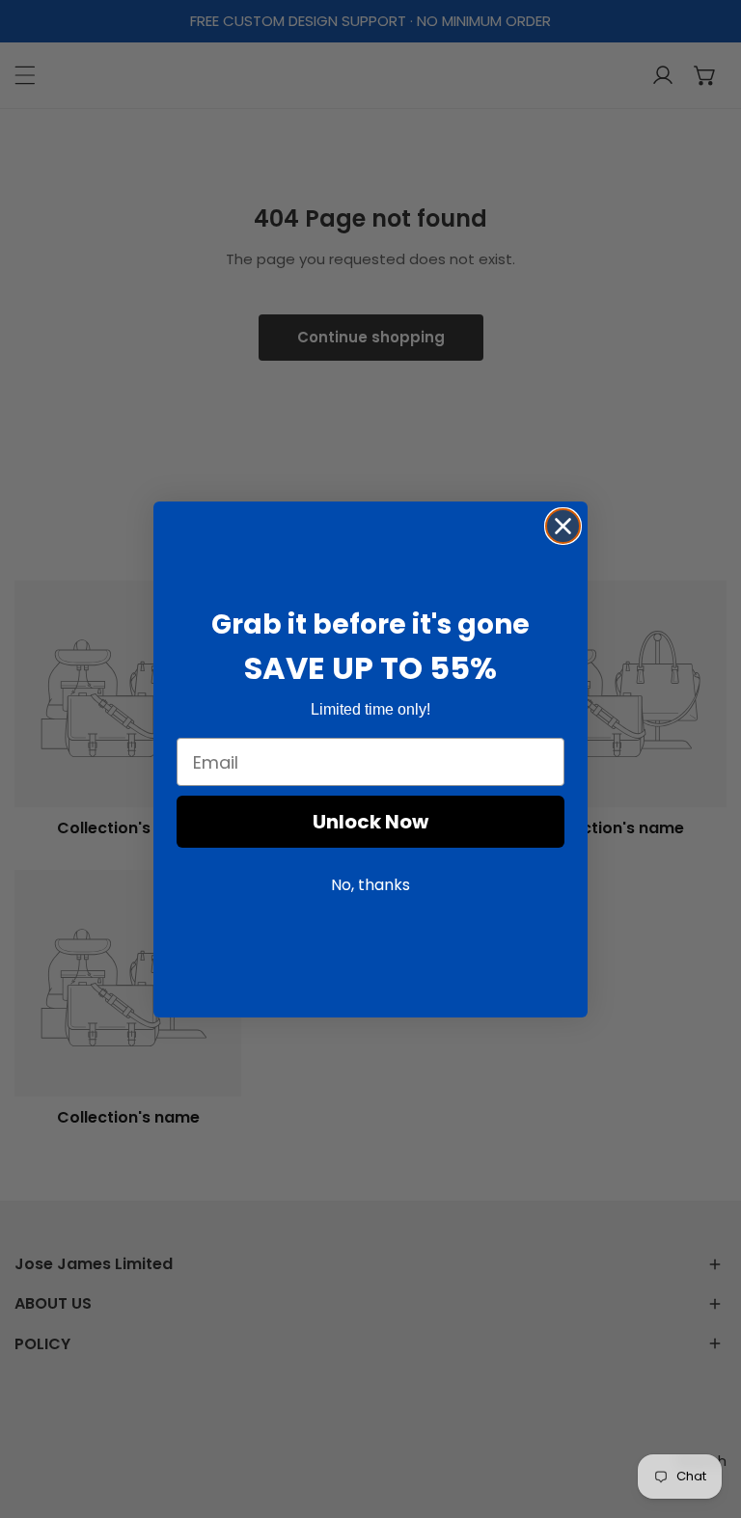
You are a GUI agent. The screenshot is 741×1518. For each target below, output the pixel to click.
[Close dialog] (563, 526)
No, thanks (370, 885)
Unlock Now (370, 821)
